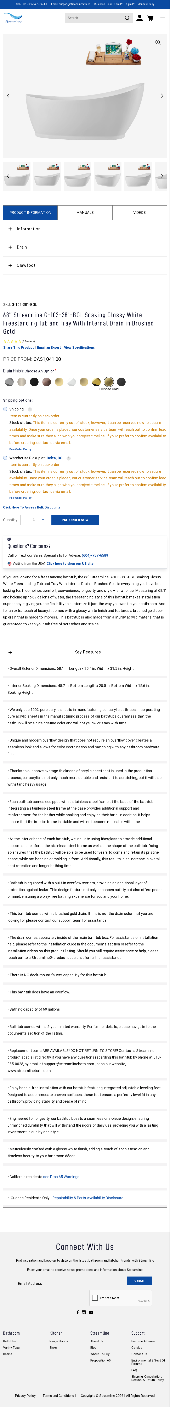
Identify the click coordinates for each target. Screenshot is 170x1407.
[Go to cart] (150, 18)
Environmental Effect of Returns (148, 1362)
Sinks (53, 1348)
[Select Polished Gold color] (96, 382)
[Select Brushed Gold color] (108, 382)
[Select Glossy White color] (71, 382)
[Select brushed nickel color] (21, 382)
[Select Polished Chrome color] (9, 382)
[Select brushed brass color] (84, 382)
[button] (162, 95)
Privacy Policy (25, 1396)
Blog (93, 1348)
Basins (7, 1354)
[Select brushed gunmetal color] (121, 382)
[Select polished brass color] (59, 382)
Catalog (136, 1348)
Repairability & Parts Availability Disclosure (87, 1198)
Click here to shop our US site (70, 564)
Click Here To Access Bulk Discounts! (32, 507)
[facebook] (78, 1313)
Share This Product (18, 347)
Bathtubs (9, 1341)
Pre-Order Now (75, 520)
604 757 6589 (39, 4)
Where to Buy (99, 1354)
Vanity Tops (11, 1348)
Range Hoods (59, 1341)
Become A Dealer (143, 1341)
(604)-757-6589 (95, 555)
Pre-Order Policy (20, 449)
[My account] (140, 18)
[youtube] (91, 1313)
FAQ (134, 1370)
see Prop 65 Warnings (61, 1177)
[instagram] (84, 1313)
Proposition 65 (100, 1360)
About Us (96, 1341)
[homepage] (13, 18)
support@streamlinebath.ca (74, 4)
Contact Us (139, 1354)
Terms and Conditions (58, 1396)
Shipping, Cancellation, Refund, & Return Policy (147, 1378)
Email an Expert (49, 347)
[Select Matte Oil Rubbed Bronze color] (46, 382)
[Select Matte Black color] (34, 382)
